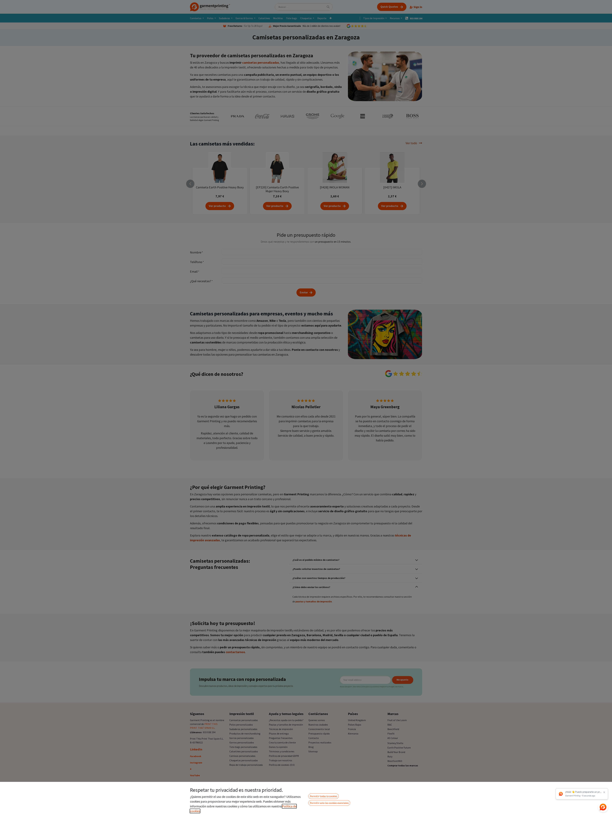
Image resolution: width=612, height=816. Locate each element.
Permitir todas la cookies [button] (323, 796)
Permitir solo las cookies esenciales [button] (329, 803)
